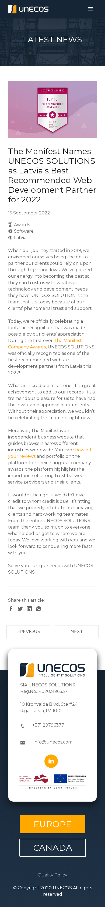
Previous (28, 631)
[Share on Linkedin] (31, 609)
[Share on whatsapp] (40, 609)
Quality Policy (52, 875)
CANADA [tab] (52, 847)
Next (77, 631)
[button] (90, 9)
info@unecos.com (53, 742)
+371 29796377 (48, 725)
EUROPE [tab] (52, 824)
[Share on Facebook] (12, 609)
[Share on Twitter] (21, 609)
